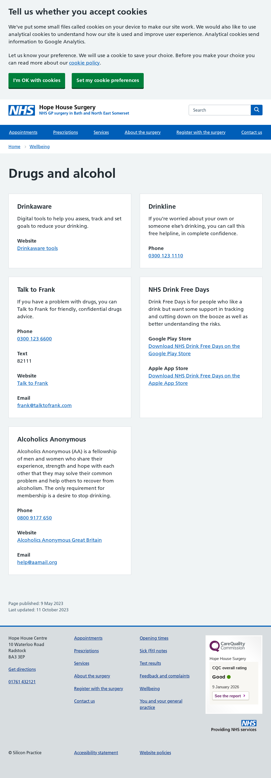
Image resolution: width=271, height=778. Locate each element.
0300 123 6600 (34, 339)
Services (101, 132)
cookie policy (84, 63)
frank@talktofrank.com (44, 405)
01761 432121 (22, 681)
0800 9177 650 (34, 518)
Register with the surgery (201, 132)
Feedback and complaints (164, 676)
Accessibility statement (96, 752)
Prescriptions (65, 132)
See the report (228, 696)
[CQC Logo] (227, 650)
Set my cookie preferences (107, 80)
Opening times (154, 638)
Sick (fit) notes (153, 650)
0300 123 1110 (165, 256)
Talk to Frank (32, 383)
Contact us (251, 132)
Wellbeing (40, 146)
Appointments (23, 132)
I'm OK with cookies (36, 80)
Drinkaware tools (37, 248)
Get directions (22, 669)
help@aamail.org (37, 562)
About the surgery (143, 132)
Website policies (155, 752)
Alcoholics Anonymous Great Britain (59, 540)
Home (14, 146)
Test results (150, 663)
